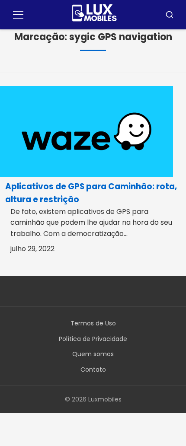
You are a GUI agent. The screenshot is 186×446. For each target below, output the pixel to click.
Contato (93, 369)
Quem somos (93, 354)
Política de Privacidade (93, 338)
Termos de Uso (93, 323)
